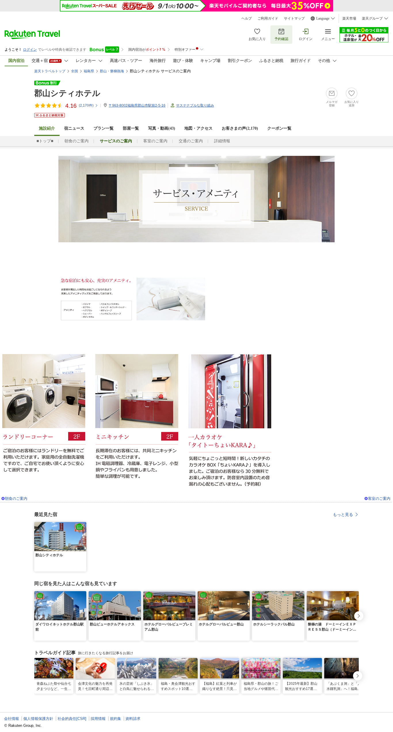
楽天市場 (349, 18)
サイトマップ (294, 18)
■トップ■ (45, 141)
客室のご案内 (155, 141)
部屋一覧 (131, 128)
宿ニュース (74, 128)
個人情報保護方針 (38, 718)
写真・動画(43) (161, 128)
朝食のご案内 (76, 141)
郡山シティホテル (67, 93)
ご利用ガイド (267, 18)
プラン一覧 (104, 128)
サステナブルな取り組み (195, 105)
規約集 (115, 718)
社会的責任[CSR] (72, 718)
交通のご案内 (191, 141)
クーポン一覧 (279, 128)
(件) (86, 105)
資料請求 (132, 718)
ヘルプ (246, 18)
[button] (82, 525)
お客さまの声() (240, 128)
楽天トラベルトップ (49, 71)
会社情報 (11, 718)
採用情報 (98, 718)
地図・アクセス (198, 128)
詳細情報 (222, 141)
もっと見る (343, 514)
